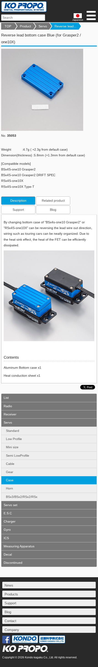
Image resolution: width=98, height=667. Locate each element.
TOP (8, 26)
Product (25, 26)
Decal (8, 554)
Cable (10, 464)
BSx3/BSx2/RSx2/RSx (21, 497)
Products (11, 594)
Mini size (12, 447)
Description (18, 200)
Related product (53, 200)
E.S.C (8, 513)
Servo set (10, 505)
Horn (9, 488)
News (9, 585)
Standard (12, 431)
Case (9, 480)
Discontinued (13, 562)
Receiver (10, 414)
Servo (43, 26)
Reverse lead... (65, 26)
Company (12, 630)
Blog (53, 209)
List (6, 397)
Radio (8, 406)
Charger (9, 521)
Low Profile (14, 439)
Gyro (7, 529)
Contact (10, 621)
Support (18, 209)
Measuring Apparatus (19, 546)
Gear (9, 472)
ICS (6, 538)
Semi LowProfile (17, 455)
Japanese (77, 19)
